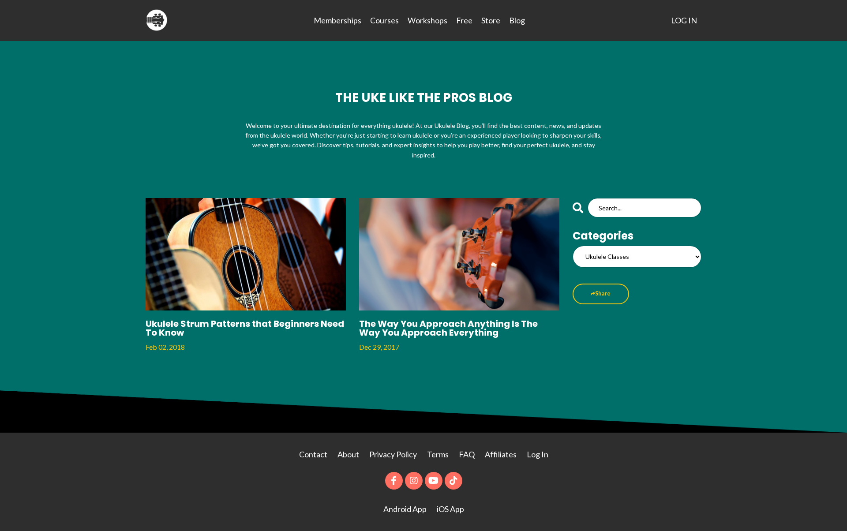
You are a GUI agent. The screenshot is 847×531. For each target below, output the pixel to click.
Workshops (427, 20)
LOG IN (684, 20)
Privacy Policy (393, 454)
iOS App (450, 509)
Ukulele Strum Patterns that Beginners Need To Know (245, 328)
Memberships (337, 20)
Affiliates (501, 454)
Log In (537, 454)
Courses (384, 20)
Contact (313, 454)
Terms (438, 454)
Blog (517, 20)
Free (464, 20)
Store (490, 20)
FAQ (467, 454)
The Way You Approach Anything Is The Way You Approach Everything (448, 328)
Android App (405, 509)
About (348, 454)
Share (603, 293)
